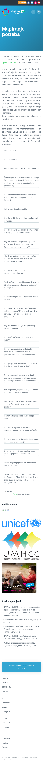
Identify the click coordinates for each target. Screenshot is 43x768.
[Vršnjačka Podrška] (13, 12)
